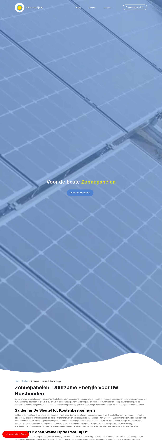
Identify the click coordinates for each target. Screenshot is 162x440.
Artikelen (92, 8)
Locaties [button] (107, 8)
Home (78, 8)
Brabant (25, 381)
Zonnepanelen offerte (135, 7)
